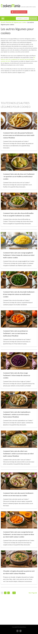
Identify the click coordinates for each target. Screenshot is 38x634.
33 (14, 593)
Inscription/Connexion (19, 12)
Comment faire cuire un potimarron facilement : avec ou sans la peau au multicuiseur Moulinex (15, 333)
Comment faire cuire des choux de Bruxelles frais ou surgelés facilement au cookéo (18, 214)
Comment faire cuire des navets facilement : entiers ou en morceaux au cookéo (18, 494)
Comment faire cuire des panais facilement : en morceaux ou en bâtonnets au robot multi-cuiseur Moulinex (19, 135)
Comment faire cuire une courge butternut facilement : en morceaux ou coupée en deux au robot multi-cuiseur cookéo (18, 534)
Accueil (3, 22)
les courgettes (13, 59)
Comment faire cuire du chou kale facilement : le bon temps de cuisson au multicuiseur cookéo (19, 294)
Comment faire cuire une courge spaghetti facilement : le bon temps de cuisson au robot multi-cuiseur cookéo (18, 255)
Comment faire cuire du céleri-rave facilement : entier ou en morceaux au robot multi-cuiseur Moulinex (18, 453)
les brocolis (28, 59)
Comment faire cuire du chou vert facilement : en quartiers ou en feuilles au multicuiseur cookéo (18, 176)
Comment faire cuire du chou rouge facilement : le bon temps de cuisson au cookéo (16, 375)
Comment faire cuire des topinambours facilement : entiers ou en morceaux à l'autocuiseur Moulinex (16, 414)
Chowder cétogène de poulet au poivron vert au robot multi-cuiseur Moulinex (19, 572)
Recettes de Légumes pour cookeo (16, 22)
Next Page (32, 593)
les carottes (21, 59)
